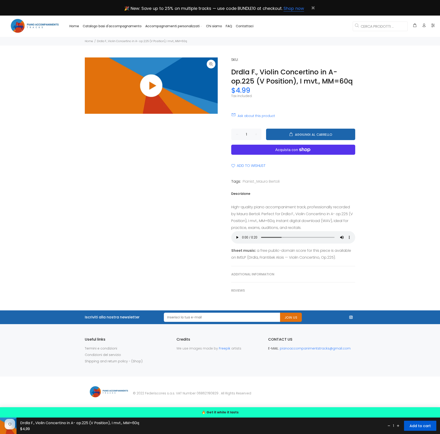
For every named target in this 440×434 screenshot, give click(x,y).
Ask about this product (256, 116)
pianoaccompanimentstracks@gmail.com (315, 348)
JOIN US (291, 317)
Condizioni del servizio (103, 355)
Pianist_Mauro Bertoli (261, 181)
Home (89, 41)
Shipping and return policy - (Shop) (114, 361)
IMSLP (241, 257)
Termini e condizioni (101, 348)
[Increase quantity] (398, 425)
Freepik (225, 348)
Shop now (293, 8)
